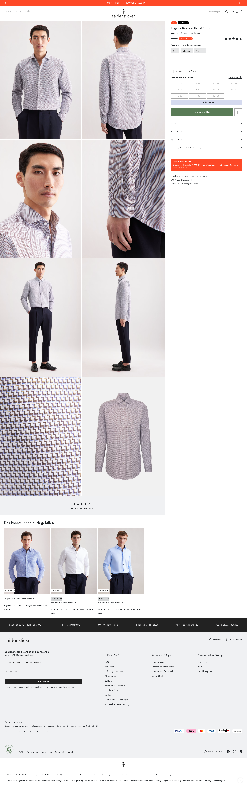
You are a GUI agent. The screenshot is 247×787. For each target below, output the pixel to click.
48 (214, 96)
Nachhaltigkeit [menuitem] (205, 671)
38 (177, 83)
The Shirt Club (235, 639)
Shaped (186, 51)
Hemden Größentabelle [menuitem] (162, 671)
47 (195, 96)
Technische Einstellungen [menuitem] (116, 699)
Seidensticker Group (210, 655)
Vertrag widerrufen (42, 732)
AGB (21, 752)
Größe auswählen (202, 112)
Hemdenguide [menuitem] (158, 662)
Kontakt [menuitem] (108, 694)
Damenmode (14, 662)
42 (177, 89)
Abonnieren (43, 681)
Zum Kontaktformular (17, 732)
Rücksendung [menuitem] (111, 676)
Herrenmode (35, 662)
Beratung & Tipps (162, 655)
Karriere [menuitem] (202, 666)
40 (214, 83)
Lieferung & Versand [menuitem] (114, 671)
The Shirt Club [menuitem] (111, 690)
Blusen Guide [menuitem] (157, 676)
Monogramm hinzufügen (185, 71)
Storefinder (218, 639)
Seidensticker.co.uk (64, 752)
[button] (82, 507)
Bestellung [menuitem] (109, 666)
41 (232, 83)
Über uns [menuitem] (202, 662)
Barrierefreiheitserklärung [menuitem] (117, 704)
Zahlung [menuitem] (108, 680)
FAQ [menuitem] (107, 662)
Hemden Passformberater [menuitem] (163, 666)
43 (195, 89)
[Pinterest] (241, 751)
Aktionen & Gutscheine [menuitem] (116, 685)
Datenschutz (32, 752)
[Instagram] (234, 751)
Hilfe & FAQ (112, 655)
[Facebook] (228, 751)
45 (232, 89)
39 (195, 83)
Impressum (47, 752)
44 (214, 89)
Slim (175, 51)
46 (177, 96)
